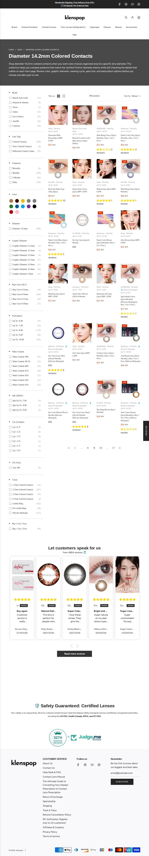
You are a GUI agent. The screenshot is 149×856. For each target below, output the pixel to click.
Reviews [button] (146, 431)
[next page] (120, 448)
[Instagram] (126, 4)
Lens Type (16, 137)
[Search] (126, 17)
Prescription (17, 316)
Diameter (16, 223)
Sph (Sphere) (17, 395)
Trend (14, 480)
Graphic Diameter (19, 241)
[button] (132, 96)
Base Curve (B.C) (19, 285)
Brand (14, 93)
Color (14, 194)
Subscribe (122, 781)
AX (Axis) (16, 463)
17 (113, 448)
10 (101, 448)
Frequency (16, 163)
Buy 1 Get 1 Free (19, 524)
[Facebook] (119, 4)
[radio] (58, 96)
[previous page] (69, 448)
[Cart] (139, 17)
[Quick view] (65, 122)
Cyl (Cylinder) (18, 422)
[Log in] (132, 17)
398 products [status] (94, 96)
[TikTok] (139, 4)
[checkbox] (25, 98)
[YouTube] (132, 4)
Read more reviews (74, 653)
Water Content (18, 352)
